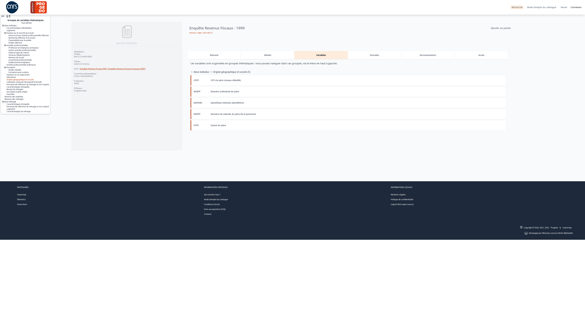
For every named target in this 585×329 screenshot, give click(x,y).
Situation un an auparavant (18, 74)
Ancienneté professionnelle (20, 60)
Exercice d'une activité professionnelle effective (29, 35)
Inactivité (10, 94)
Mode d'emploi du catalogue (541, 7)
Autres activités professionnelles (22, 50)
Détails (267, 55)
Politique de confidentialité (402, 199)
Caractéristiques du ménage (19, 111)
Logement (11, 30)
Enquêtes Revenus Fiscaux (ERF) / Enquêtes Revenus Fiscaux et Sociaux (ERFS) (112, 68)
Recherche (517, 7)
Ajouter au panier (501, 28)
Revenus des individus (14, 96)
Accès (481, 55)
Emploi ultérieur (15, 42)
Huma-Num (22, 204)
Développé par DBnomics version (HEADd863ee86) (551, 233)
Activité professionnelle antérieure (21, 65)
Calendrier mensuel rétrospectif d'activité (24, 82)
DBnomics (21, 199)
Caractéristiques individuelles (19, 28)
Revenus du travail (16, 57)
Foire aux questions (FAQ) (215, 209)
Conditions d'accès (212, 204)
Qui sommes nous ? (212, 194)
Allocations (11, 77)
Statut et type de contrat (19, 52)
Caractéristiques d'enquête (18, 87)
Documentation (428, 55)
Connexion (576, 7)
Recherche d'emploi (15, 89)
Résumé (214, 55)
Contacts (207, 214)
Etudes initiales (15, 70)
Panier (564, 7)
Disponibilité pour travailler (20, 40)
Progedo (554, 227)
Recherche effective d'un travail (22, 38)
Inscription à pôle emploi (17, 91)
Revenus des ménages (14, 99)
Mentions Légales (398, 194)
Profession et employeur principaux (24, 47)
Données (374, 55)
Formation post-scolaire (19, 72)
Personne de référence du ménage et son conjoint (28, 84)
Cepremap (21, 194)
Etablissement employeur (19, 62)
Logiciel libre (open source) (402, 204)
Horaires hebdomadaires (19, 55)
